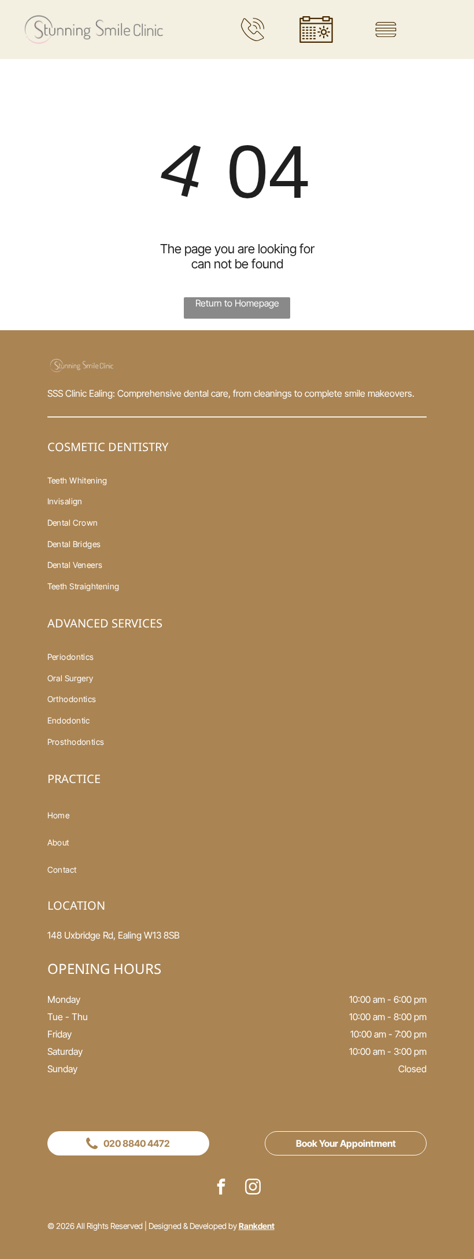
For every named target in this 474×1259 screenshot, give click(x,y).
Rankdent (257, 1226)
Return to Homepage (237, 303)
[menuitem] (237, 480)
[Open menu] (386, 29)
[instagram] (253, 1188)
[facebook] (221, 1188)
